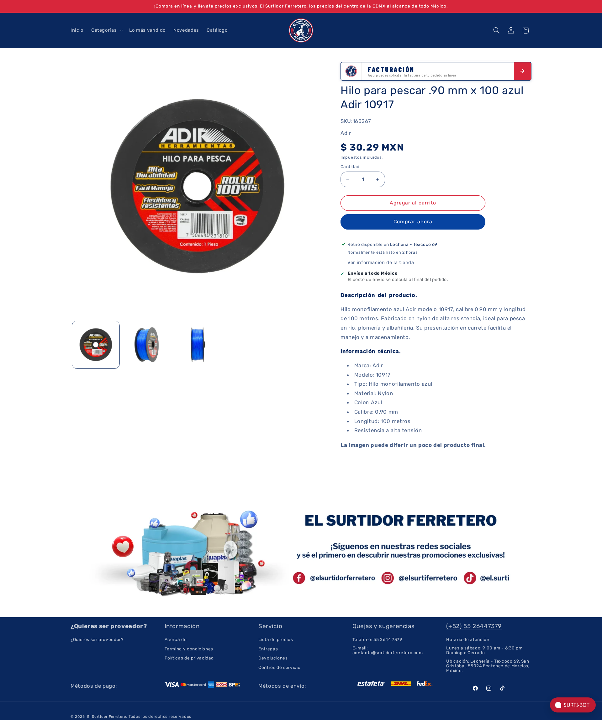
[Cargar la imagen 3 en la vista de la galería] (197, 344)
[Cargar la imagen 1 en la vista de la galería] (95, 344)
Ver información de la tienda (380, 262)
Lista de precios (275, 639)
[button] (106, 30)
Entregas (268, 648)
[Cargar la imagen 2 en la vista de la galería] (146, 344)
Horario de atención (467, 639)
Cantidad (350, 166)
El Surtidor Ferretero (106, 716)
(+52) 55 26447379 (474, 626)
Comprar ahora (412, 222)
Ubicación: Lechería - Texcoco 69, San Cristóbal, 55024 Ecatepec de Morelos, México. (487, 666)
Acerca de (176, 639)
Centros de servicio (279, 667)
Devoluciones (273, 657)
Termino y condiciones (189, 648)
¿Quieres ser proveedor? (97, 639)
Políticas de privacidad (189, 657)
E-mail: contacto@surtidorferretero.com (387, 650)
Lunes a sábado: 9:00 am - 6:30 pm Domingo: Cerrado (484, 650)
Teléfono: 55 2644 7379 (377, 639)
